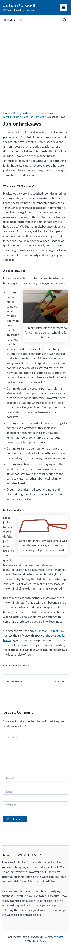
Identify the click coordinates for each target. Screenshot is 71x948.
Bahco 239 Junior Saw (50, 631)
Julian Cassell (19, 5)
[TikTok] (11, 20)
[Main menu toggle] (63, 7)
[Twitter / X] (14, 20)
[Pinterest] (20, 20)
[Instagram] (8, 20)
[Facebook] (4, 20)
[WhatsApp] (17, 20)
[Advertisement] (35, 62)
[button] (65, 20)
